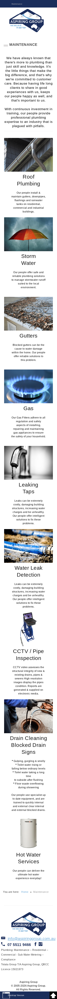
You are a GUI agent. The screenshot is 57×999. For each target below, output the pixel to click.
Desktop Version (16, 995)
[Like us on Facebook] (36, 945)
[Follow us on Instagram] (41, 945)
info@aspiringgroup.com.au (32, 938)
